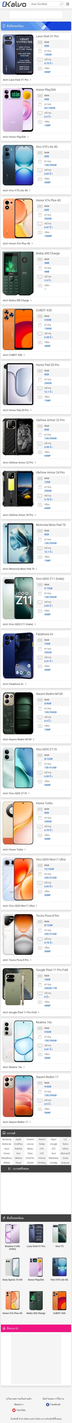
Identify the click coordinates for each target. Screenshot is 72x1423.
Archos (41, 1158)
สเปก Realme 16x (13, 1067)
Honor (7, 1153)
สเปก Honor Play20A (14, 136)
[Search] (61, 4)
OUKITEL (30, 1158)
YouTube (20, 1410)
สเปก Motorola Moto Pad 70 (19, 568)
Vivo (18, 1153)
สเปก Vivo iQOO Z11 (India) (18, 624)
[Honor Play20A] (36, 1267)
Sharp (18, 1162)
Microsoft (65, 1153)
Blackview (53, 1158)
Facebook (55, 1404)
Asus (6, 1148)
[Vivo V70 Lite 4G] (59, 1267)
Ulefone (18, 1158)
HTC (42, 1148)
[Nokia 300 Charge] (36, 1301)
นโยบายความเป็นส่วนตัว (19, 1398)
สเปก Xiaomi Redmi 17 (16, 1122)
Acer (53, 1153)
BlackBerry (6, 1158)
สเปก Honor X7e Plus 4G (17, 243)
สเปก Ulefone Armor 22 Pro (18, 462)
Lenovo (30, 1144)
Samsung (6, 1139)
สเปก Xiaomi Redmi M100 (17, 739)
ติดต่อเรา (19, 1404)
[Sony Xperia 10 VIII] (12, 1267)
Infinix (65, 1148)
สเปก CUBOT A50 (13, 355)
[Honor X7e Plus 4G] (12, 1300)
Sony (30, 1153)
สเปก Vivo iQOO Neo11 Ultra (19, 905)
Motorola (6, 1144)
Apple (18, 1139)
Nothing (42, 1162)
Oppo (53, 1139)
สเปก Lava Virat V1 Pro (16, 79)
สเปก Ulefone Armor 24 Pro (18, 515)
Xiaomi (42, 1139)
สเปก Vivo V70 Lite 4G (15, 190)
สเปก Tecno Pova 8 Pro (16, 960)
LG (65, 1139)
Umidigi (53, 1162)
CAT (42, 1153)
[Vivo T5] (59, 1233)
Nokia (42, 1144)
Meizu (30, 1148)
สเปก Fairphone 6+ (13, 684)
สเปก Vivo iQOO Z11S (15, 793)
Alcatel (30, 1162)
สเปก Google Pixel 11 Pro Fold (20, 1012)
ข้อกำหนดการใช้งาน (53, 1398)
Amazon (65, 1162)
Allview (6, 1162)
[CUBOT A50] (59, 1301)
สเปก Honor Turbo (13, 849)
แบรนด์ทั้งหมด (21, 1168)
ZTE (54, 1148)
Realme (18, 1148)
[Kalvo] (14, 4)
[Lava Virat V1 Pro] (36, 1233)
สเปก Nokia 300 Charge (16, 300)
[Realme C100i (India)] (12, 1234)
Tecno (65, 1144)
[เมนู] (68, 4)
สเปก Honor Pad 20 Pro (16, 410)
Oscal (65, 1158)
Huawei (30, 1139)
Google (53, 1144)
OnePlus (18, 1144)
